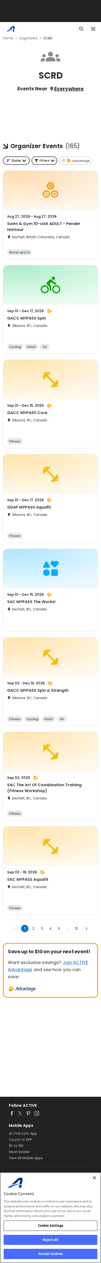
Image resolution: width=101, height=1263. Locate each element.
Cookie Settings (50, 1225)
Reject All (50, 1240)
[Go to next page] (86, 928)
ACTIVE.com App (23, 1133)
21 (76, 928)
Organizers (28, 38)
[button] (44, 160)
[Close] (94, 1177)
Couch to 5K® (20, 1139)
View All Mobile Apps (26, 1158)
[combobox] (16, 160)
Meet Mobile (19, 1151)
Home (8, 38)
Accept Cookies (50, 1253)
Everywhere (69, 88)
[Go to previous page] (14, 928)
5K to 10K (16, 1145)
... (68, 928)
